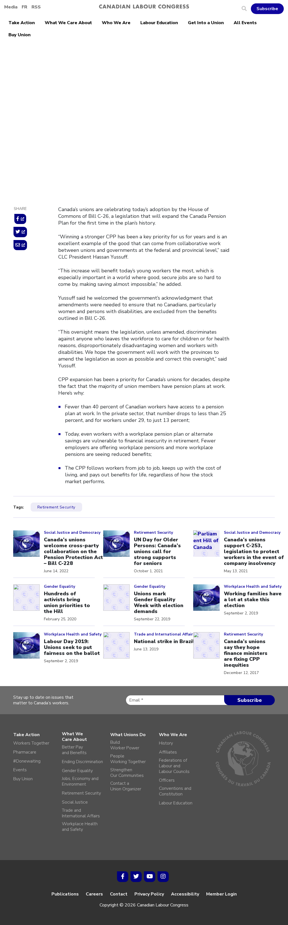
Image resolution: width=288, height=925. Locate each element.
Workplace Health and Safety (80, 826)
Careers (94, 894)
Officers (167, 780)
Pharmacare (24, 752)
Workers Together (31, 743)
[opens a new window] (20, 219)
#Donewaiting (26, 761)
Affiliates (168, 752)
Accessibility (185, 894)
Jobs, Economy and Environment (80, 781)
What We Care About (68, 23)
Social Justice (75, 802)
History (166, 743)
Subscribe (267, 9)
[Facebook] (122, 876)
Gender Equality (77, 771)
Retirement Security (80, 87)
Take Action (21, 23)
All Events (245, 23)
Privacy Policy (149, 894)
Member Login (221, 894)
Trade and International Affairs (81, 813)
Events (20, 770)
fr (24, 7)
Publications (65, 894)
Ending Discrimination (82, 762)
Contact (118, 894)
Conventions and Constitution (175, 791)
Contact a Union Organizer (125, 786)
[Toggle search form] (246, 9)
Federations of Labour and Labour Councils (174, 765)
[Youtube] (149, 876)
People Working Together (128, 759)
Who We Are (116, 23)
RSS (36, 7)
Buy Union (19, 35)
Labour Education (159, 23)
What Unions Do (128, 735)
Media (10, 7)
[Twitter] (136, 876)
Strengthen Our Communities (127, 772)
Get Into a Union (206, 23)
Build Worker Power (124, 745)
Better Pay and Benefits (74, 750)
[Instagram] (163, 876)
